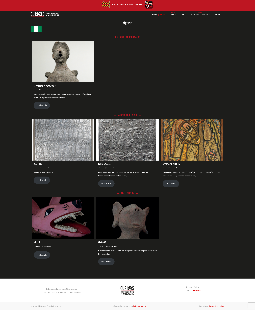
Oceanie (182, 15)
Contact (217, 15)
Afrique (162, 15)
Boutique (205, 15)
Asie (172, 15)
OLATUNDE (38, 163)
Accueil (154, 15)
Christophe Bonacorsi (140, 306)
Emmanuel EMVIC (171, 163)
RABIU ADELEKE (104, 163)
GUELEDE (37, 241)
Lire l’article (42, 105)
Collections (195, 15)
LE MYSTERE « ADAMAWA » (45, 85)
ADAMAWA (102, 241)
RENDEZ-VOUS (197, 291)
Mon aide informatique (216, 306)
